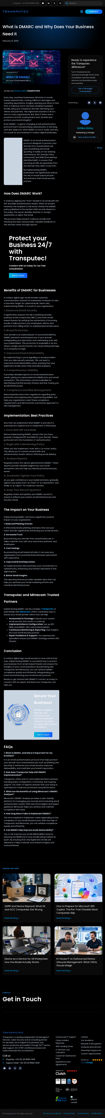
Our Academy (87, 1040)
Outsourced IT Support (66, 1037)
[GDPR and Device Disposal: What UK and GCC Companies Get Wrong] (26, 887)
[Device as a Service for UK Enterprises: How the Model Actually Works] (26, 940)
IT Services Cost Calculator (63, 1051)
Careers (84, 1037)
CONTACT (93, 11)
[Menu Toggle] (82, 11)
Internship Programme (91, 1050)
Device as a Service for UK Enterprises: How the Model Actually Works (26, 960)
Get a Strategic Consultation (85, 90)
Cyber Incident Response (62, 1041)
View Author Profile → (88, 137)
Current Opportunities (91, 1053)
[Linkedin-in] (49, 3)
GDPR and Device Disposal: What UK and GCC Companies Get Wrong (25, 908)
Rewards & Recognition (91, 1043)
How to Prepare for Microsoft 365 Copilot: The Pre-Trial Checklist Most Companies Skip (77, 909)
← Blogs (98, 147)
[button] (89, 103)
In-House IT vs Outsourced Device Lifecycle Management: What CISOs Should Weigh (76, 962)
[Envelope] (43, 3)
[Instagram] (60, 3)
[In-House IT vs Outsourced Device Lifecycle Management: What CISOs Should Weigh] (78, 940)
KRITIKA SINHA (20, 90)
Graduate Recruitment (91, 1047)
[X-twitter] (54, 3)
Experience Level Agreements (63, 1063)
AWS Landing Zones (64, 1046)
